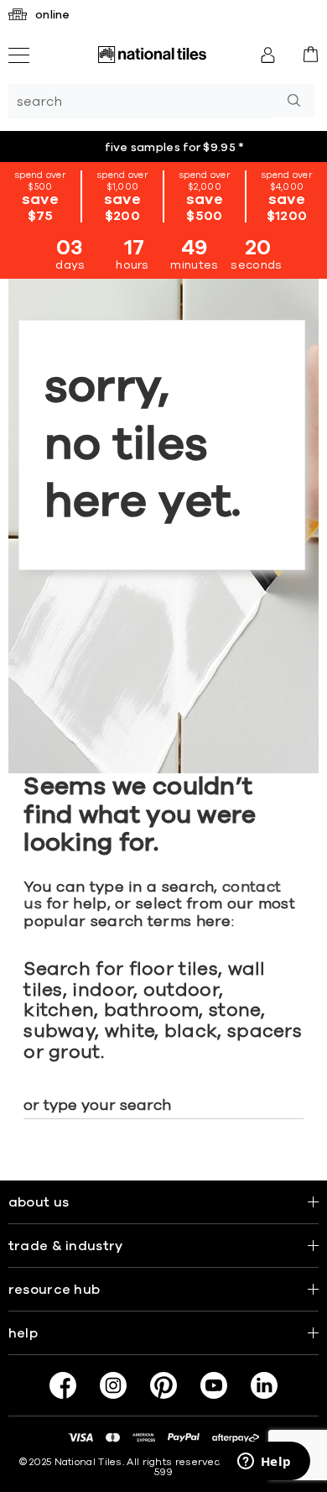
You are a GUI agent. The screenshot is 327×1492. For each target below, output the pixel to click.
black (191, 1032)
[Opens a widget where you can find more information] (264, 1463)
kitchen (58, 1011)
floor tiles (173, 970)
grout (75, 1053)
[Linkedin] (264, 1385)
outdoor (181, 991)
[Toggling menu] (18, 55)
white (130, 1032)
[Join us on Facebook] (62, 1385)
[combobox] (140, 101)
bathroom (151, 1011)
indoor (102, 991)
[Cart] (311, 54)
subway (59, 1032)
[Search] (293, 101)
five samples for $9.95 (174, 146)
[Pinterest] (163, 1385)
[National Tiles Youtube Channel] (213, 1385)
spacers (264, 1032)
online (52, 15)
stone (235, 1011)
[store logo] (151, 54)
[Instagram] (113, 1385)
